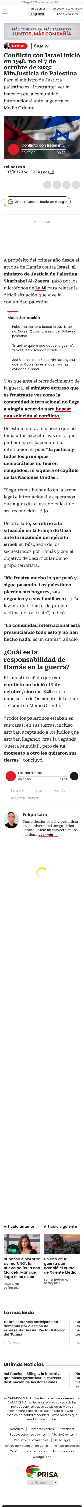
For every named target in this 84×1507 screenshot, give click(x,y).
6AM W (41, 46)
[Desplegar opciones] (72, 149)
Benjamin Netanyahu (26, 798)
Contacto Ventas (41, 1429)
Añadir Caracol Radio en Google (41, 201)
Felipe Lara (14, 167)
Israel (39, 790)
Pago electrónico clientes (28, 1435)
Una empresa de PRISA (42, 1471)
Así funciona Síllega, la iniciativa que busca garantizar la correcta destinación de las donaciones (33, 1378)
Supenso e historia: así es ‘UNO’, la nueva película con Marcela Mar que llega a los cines (22, 1267)
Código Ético (42, 1457)
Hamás (59, 790)
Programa (37, 14)
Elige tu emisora (67, 14)
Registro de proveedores (31, 1440)
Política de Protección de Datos (26, 1446)
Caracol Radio (15, 12)
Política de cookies (67, 1446)
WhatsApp (76, 185)
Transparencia (63, 1451)
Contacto (17, 1429)
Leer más (45, 834)
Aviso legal (62, 1440)
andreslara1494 (34, 167)
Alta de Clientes (63, 1435)
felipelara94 (28, 167)
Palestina (17, 790)
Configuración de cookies (28, 1451)
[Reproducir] (13, 149)
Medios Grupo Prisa (42, 1482)
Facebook (47, 185)
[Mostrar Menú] (4, 12)
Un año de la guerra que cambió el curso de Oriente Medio (60, 1265)
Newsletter (67, 1429)
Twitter (57, 185)
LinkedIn (66, 185)
